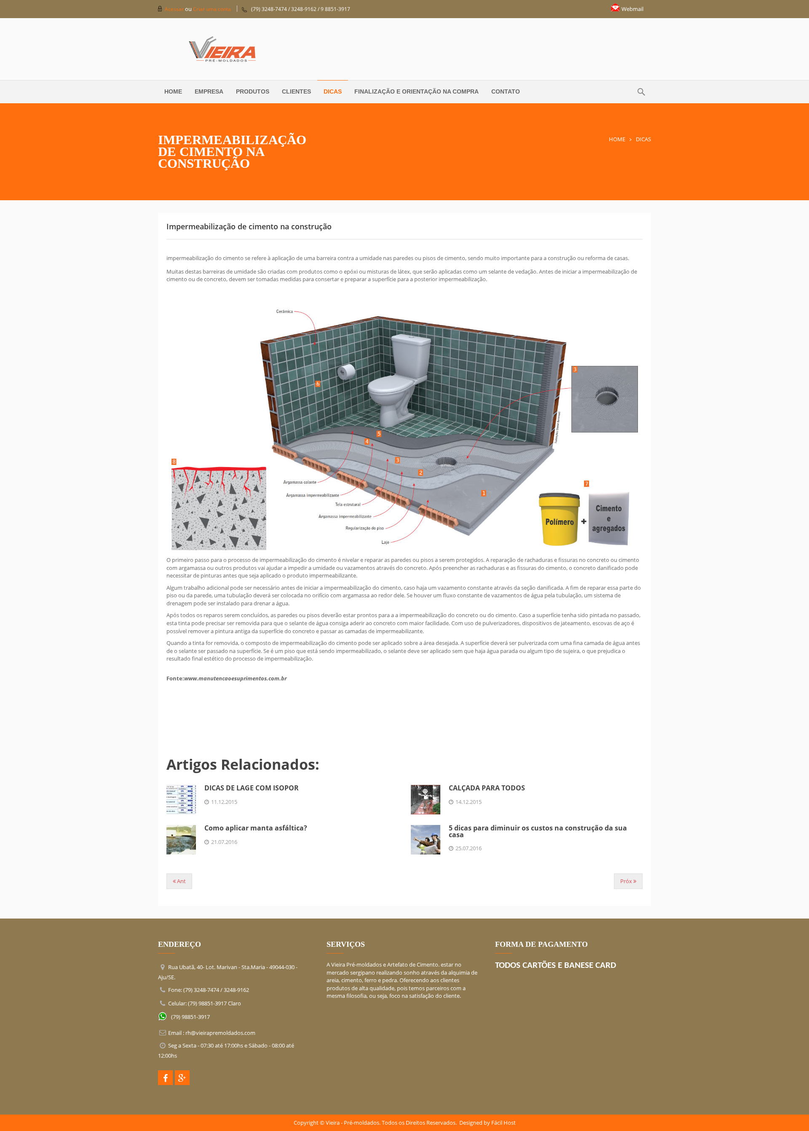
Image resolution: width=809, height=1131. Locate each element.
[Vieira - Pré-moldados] (404, 49)
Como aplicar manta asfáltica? (255, 828)
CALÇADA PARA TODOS (487, 788)
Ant (181, 881)
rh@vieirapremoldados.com (220, 1033)
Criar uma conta (212, 9)
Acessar (175, 9)
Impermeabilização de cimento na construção (249, 226)
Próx (626, 881)
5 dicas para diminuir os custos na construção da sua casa (538, 831)
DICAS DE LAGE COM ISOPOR (251, 788)
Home (617, 139)
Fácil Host (503, 1122)
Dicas (643, 139)
